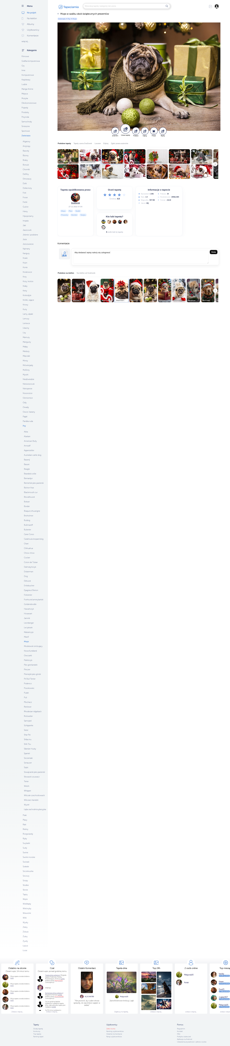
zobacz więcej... (191, 1012)
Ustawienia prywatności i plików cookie (191, 1042)
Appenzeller (29, 450)
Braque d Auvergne (32, 511)
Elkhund (27, 581)
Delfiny (26, 174)
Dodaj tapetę (38, 1029)
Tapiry (25, 894)
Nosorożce (27, 393)
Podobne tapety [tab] (64, 143)
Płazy (25, 820)
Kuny (25, 309)
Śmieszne (26, 126)
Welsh (26, 786)
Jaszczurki (27, 230)
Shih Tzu (27, 744)
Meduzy (26, 351)
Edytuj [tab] (105, 143)
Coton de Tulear (31, 562)
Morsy (25, 360)
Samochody (27, 121)
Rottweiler (28, 716)
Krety (25, 291)
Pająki (25, 416)
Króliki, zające (28, 300)
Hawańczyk (29, 609)
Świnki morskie (29, 857)
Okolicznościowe (29, 103)
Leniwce (26, 323)
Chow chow (29, 553)
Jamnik (27, 618)
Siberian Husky (30, 749)
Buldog (27, 520)
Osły (25, 402)
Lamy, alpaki (28, 314)
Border (27, 506)
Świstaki (26, 862)
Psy (24, 426)
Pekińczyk (28, 660)
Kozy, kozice (28, 281)
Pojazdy (25, 108)
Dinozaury (27, 179)
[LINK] (60, 995)
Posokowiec (29, 688)
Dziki (25, 183)
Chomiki (26, 169)
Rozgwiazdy (28, 834)
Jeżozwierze (28, 244)
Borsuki (26, 165)
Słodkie (26, 885)
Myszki (25, 374)
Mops (26, 641)
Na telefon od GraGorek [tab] (86, 273)
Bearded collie (30, 474)
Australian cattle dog (32, 455)
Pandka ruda (28, 421)
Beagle (27, 469)
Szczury (26, 876)
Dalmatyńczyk (30, 567)
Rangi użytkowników (114, 1037)
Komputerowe (28, 75)
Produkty (25, 112)
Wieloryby (27, 908)
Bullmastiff (28, 525)
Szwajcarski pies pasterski (34, 772)
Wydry (25, 922)
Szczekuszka (28, 871)
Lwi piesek (28, 627)
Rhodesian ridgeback (32, 711)
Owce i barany (29, 412)
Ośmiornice (28, 398)
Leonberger (29, 623)
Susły (25, 848)
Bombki (74, 215)
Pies (70, 211)
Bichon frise (29, 488)
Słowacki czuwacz (32, 777)
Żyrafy (25, 941)
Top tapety (37, 1034)
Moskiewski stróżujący (33, 646)
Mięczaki (26, 356)
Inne (23, 70)
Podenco (28, 683)
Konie (25, 267)
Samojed (27, 721)
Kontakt (180, 1031)
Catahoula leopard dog (33, 539)
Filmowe (25, 56)
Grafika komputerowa (31, 61)
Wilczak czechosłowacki (34, 795)
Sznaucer (28, 763)
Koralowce (27, 272)
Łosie (25, 950)
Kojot (25, 263)
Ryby (25, 838)
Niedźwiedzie (28, 379)
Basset (26, 464)
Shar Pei (27, 735)
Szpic (26, 767)
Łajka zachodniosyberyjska (35, 809)
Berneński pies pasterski (34, 483)
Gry (23, 66)
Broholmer (28, 516)
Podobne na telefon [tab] (66, 273)
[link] (12, 978)
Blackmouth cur (30, 492)
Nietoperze (27, 388)
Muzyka (25, 98)
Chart (26, 543)
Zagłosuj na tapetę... (121, 1012)
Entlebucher (29, 585)
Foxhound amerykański (33, 599)
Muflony (26, 370)
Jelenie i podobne (30, 235)
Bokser (27, 502)
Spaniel (27, 753)
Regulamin (181, 1029)
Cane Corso (29, 534)
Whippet (27, 791)
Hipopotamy (28, 216)
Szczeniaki (28, 758)
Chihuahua (28, 548)
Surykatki (26, 843)
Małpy (25, 346)
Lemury (26, 319)
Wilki (25, 918)
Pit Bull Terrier (29, 679)
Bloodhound (29, 497)
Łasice (25, 946)
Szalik (78, 211)
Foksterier (28, 595)
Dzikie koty (27, 188)
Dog (26, 576)
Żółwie (26, 932)
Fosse (25, 197)
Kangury (26, 253)
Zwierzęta (26, 135)
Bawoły (26, 151)
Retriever (27, 707)
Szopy (25, 880)
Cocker (27, 557)
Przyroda (25, 117)
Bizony (26, 155)
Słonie (25, 890)
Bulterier (27, 529)
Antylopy (26, 146)
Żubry (25, 936)
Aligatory (26, 141)
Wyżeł (26, 805)
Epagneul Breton (31, 590)
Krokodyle (27, 295)
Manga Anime (27, 89)
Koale (25, 258)
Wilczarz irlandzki (31, 800)
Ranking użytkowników (115, 1031)
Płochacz (28, 702)
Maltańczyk (28, 632)
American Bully (30, 441)
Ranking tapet (38, 1037)
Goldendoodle (30, 604)
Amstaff (27, 446)
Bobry (25, 160)
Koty (25, 277)
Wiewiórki (27, 913)
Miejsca (25, 94)
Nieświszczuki (28, 384)
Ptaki (25, 815)
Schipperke (28, 725)
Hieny (25, 211)
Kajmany (26, 249)
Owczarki (28, 655)
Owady (26, 407)
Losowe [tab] (98, 143)
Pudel (26, 693)
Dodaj (213, 252)
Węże (25, 899)
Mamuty (26, 337)
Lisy (24, 332)
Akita (26, 432)
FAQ (178, 1034)
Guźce (25, 207)
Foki (24, 193)
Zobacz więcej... (17, 1012)
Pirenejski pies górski (32, 674)
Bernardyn (28, 478)
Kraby (25, 286)
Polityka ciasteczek (184, 1037)
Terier (26, 781)
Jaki (24, 225)
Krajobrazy (26, 80)
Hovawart (28, 613)
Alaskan (27, 436)
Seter (26, 730)
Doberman (28, 571)
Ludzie (24, 84)
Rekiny (25, 829)
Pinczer (27, 669)
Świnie (25, 852)
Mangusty (27, 342)
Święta (83, 215)
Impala (26, 221)
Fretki (25, 202)
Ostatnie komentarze (114, 1034)
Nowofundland (30, 651)
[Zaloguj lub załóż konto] (216, 6)
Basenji (27, 460)
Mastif (26, 637)
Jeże (25, 239)
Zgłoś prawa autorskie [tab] (119, 143)
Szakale (26, 866)
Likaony (26, 328)
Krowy (25, 305)
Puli (25, 697)
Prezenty (64, 215)
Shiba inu (27, 739)
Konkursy (36, 1031)
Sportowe (26, 131)
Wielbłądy (27, 904)
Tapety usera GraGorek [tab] (83, 143)
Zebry (25, 927)
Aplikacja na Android (184, 1039)
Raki (24, 824)
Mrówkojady (28, 365)
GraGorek (75, 203)
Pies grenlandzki (30, 665)
